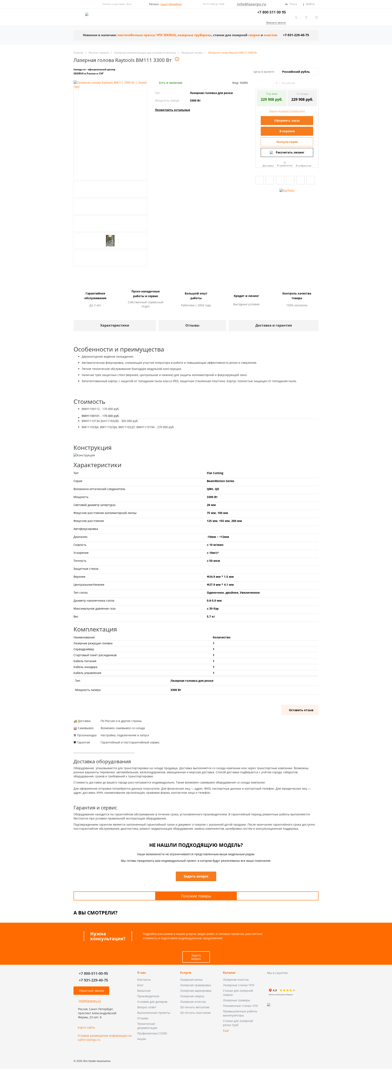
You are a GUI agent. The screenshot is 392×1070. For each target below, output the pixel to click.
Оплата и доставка (113, 4)
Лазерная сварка (192, 996)
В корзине (287, 131)
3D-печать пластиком (195, 1013)
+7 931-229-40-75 (93, 980)
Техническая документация (147, 1026)
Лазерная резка (191, 980)
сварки (254, 35)
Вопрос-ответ (146, 1007)
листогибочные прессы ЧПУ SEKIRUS (146, 35)
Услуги (185, 973)
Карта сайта (86, 1027)
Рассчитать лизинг (290, 152)
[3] (264, 83)
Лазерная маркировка (196, 991)
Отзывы (142, 1018)
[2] (261, 83)
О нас (141, 973)
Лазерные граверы (236, 1000)
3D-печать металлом (194, 1007)
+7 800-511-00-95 (93, 973)
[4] (268, 83)
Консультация (287, 142)
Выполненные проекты (153, 1013)
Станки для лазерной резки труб (238, 1023)
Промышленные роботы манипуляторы (240, 1013)
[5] (272, 83)
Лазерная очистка (193, 1002)
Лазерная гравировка (195, 985)
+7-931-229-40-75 (296, 35)
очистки (270, 35)
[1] (257, 83)
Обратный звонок (91, 991)
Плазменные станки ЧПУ (240, 1006)
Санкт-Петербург (171, 4)
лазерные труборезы (194, 35)
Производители (148, 996)
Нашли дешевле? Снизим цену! (287, 111)
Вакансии (144, 991)
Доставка (268, 165)
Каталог (229, 973)
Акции (141, 1039)
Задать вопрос (196, 957)
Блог (129, 4)
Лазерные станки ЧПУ (238, 985)
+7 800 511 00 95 (271, 12)
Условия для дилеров (152, 1002)
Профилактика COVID (152, 1033)
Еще (226, 1030)
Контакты (144, 980)
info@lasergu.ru (251, 4)
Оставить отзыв (301, 710)
